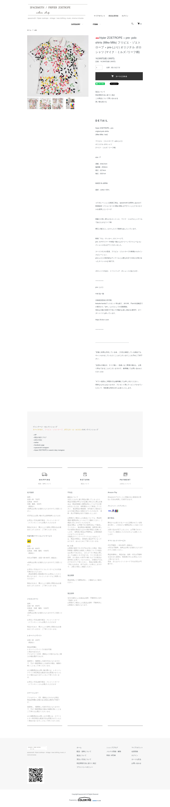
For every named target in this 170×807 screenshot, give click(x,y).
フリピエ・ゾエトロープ (54, 429)
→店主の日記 (37, 440)
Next (85, 66)
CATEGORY (75, 24)
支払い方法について (84, 759)
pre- (36, 30)
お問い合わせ (136, 763)
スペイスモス (38, 429)
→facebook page (38, 445)
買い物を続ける (101, 101)
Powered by (73, 800)
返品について (100, 91)
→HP (35, 435)
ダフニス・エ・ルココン (73, 429)
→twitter (36, 442)
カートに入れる (121, 76)
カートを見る (136, 759)
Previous (30, 66)
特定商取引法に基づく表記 (105, 95)
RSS (108, 755)
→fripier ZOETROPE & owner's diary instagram (49, 450)
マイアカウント (99, 15)
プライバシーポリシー (85, 767)
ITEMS (95, 24)
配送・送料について (84, 751)
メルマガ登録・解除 (114, 751)
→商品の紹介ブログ (39, 437)
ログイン (125, 15)
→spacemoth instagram (41, 447)
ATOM (113, 755)
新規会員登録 (113, 15)
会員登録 (134, 751)
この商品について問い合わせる (106, 98)
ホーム (29, 30)
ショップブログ (112, 747)
